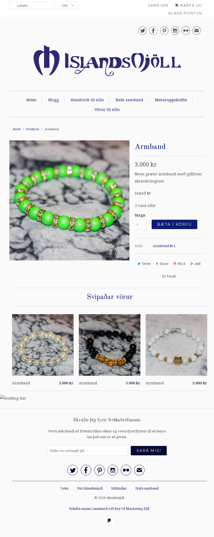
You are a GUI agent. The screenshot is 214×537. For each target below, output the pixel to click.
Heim (31, 100)
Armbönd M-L (164, 246)
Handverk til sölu (87, 100)
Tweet (146, 264)
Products (32, 129)
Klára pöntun (185, 13)
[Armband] (69, 200)
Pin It (181, 264)
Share (164, 264)
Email (171, 276)
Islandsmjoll (115, 498)
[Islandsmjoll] (107, 55)
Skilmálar (119, 488)
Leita (64, 488)
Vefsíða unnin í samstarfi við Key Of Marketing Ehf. (109, 509)
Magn (140, 215)
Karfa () (190, 5)
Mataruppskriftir (171, 100)
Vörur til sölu (107, 109)
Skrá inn (158, 5)
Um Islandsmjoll (90, 488)
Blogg (53, 100)
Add (197, 264)
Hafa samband (129, 100)
